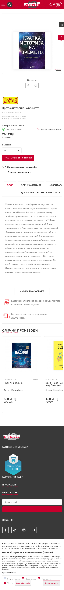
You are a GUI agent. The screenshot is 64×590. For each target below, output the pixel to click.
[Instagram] (24, 530)
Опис (10, 185)
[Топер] (10, 100)
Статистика (31, 579)
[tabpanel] (32, 42)
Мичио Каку (17, 390)
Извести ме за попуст (51, 129)
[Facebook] (28, 85)
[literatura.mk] (32, 5)
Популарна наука (11, 112)
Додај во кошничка (21, 157)
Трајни (10, 583)
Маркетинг (46, 579)
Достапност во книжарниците (40, 192)
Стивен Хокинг (16, 125)
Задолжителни (13, 579)
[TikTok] (15, 530)
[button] (32, 167)
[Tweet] (35, 85)
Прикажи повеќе (9, 573)
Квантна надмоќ (13, 383)
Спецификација (31, 185)
